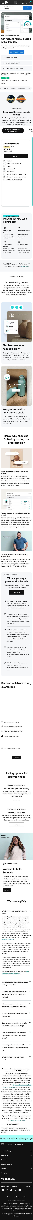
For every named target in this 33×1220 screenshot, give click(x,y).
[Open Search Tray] (15, 2)
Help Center (5, 1155)
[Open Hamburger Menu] (2, 2)
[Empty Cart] (30, 3)
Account (3, 1168)
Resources (4, 1159)
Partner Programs (6, 1164)
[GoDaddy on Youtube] (19, 1191)
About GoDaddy (6, 1151)
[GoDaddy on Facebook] (2, 1191)
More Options (21, 88)
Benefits (13, 88)
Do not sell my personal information (16, 1200)
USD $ (28, 1186)
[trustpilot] (5, 78)
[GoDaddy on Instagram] (7, 1191)
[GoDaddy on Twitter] (15, 1191)
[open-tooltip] (20, 163)
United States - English (8, 1186)
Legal (8, 1196)
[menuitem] (6, 88)
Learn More (25, 266)
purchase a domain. (8, 939)
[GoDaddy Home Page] (8, 1179)
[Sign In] (26, 2)
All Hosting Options (8, 6)
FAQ (29, 88)
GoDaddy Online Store (17, 1120)
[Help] (23, 2)
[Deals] (19, 2)
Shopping (4, 1173)
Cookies (24, 1196)
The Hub (6, 88)
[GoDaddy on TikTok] (11, 1191)
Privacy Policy (16, 1196)
